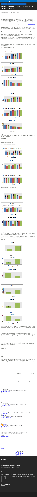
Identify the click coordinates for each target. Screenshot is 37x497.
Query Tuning (33, 476)
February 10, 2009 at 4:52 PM (5, 383)
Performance (20, 476)
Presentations (28, 476)
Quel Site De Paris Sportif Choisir (18, 453)
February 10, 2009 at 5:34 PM (5, 387)
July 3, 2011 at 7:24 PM (4, 413)
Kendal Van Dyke (6, 1)
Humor (28, 474)
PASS (16, 476)
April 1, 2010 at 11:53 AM (5, 401)
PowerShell (24, 476)
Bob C (4, 415)
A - (18, 12)
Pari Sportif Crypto (18, 452)
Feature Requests (24, 474)
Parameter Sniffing (12, 476)
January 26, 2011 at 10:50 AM (5, 405)
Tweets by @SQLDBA (4, 487)
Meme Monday (4, 476)
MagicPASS (31, 474)
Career (11, 474)
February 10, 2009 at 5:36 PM (5, 391)
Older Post (32, 373)
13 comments (13, 12)
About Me (3, 474)
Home (19, 373)
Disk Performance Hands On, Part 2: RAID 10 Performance (10, 467)
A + (17, 12)
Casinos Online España (18, 455)
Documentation (19, 474)
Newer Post (4, 373)
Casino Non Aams (18, 454)
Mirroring (8, 476)
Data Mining (14, 474)
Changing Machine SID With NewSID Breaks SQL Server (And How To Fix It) (12, 469)
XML (2, 481)
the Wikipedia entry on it (31, 24)
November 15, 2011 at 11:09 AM (6, 417)
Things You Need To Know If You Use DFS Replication (9, 463)
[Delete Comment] (18, 388)
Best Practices (7, 474)
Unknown (4, 424)
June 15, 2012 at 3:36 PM (5, 436)
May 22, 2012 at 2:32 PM (5, 426)
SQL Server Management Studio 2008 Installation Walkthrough (10, 465)
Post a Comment (3, 448)
